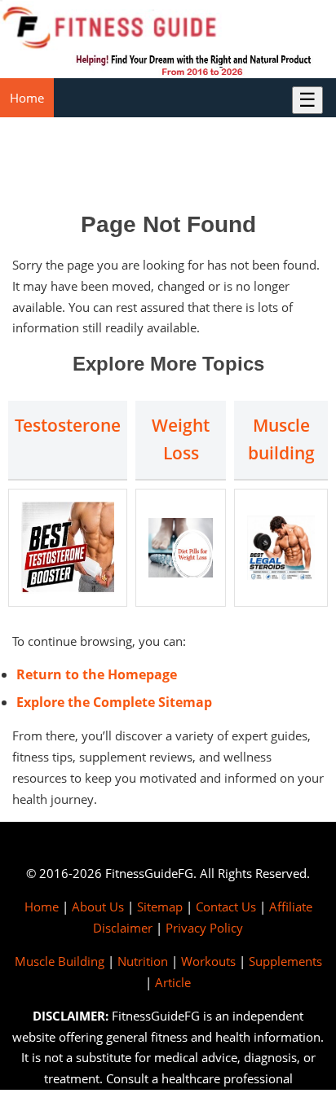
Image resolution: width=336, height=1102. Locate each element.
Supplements (285, 961)
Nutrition (142, 961)
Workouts (208, 961)
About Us (98, 906)
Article (173, 982)
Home (27, 98)
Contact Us (226, 906)
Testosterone (68, 425)
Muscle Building (59, 961)
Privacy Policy (204, 928)
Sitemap (160, 906)
